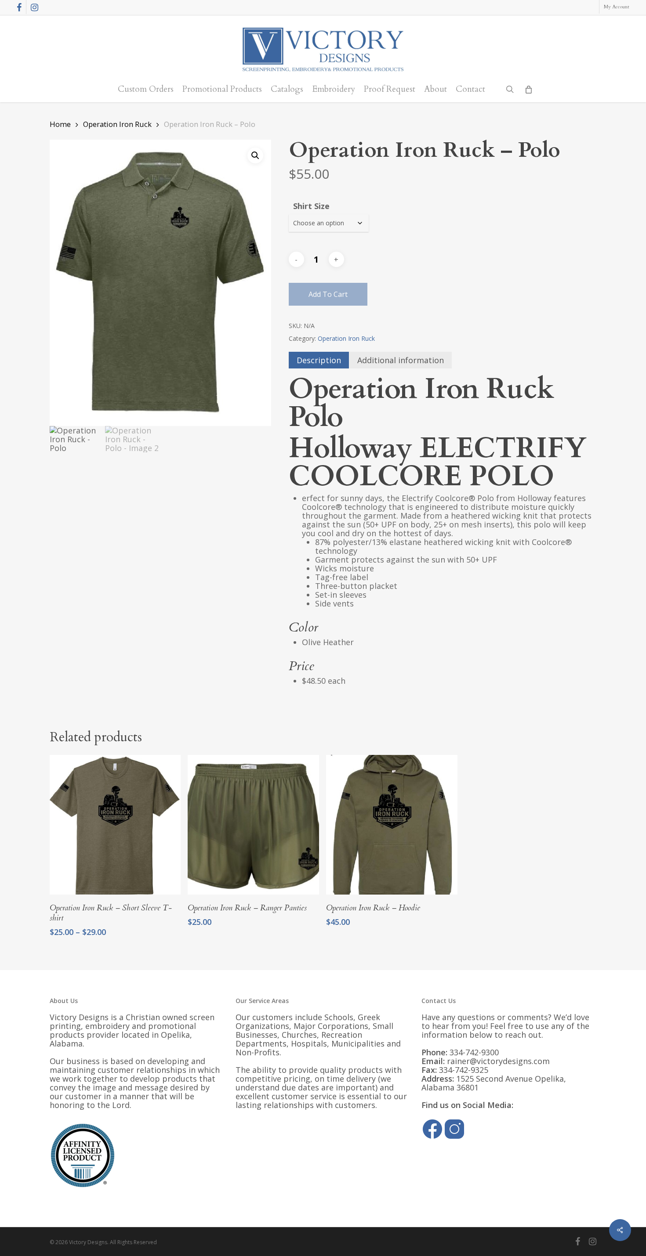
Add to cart (328, 294)
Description (319, 360)
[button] (255, 155)
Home (60, 124)
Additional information (400, 360)
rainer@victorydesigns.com (498, 1061)
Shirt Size (311, 206)
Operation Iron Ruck (117, 124)
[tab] (319, 360)
